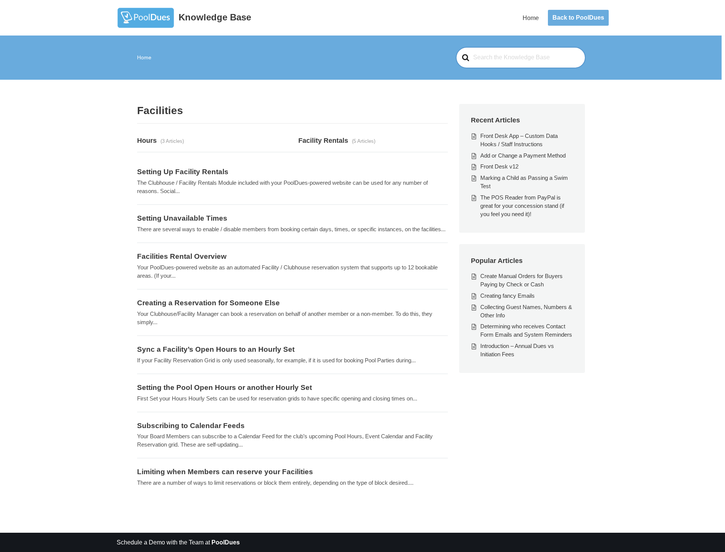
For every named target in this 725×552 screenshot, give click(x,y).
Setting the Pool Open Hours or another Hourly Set (224, 387)
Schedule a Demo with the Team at (178, 542)
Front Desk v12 (499, 166)
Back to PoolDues (578, 17)
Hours (147, 140)
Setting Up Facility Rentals (182, 172)
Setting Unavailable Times (182, 218)
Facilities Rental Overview (182, 256)
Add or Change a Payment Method (523, 155)
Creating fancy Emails (507, 295)
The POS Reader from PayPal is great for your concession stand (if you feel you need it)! (522, 205)
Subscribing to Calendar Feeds (191, 426)
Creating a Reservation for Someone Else (208, 303)
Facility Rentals (323, 140)
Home (531, 18)
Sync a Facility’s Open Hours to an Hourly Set (216, 349)
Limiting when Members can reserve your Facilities (225, 472)
